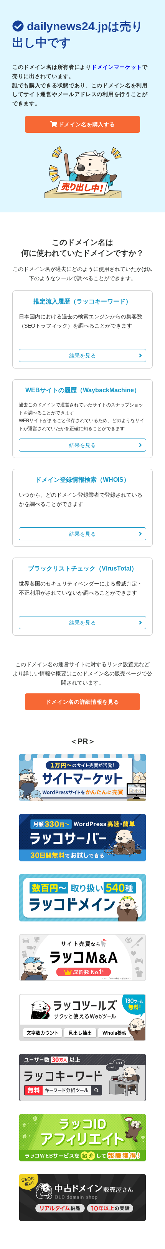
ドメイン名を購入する (87, 124)
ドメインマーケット (116, 67)
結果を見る (82, 355)
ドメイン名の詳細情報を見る (82, 702)
